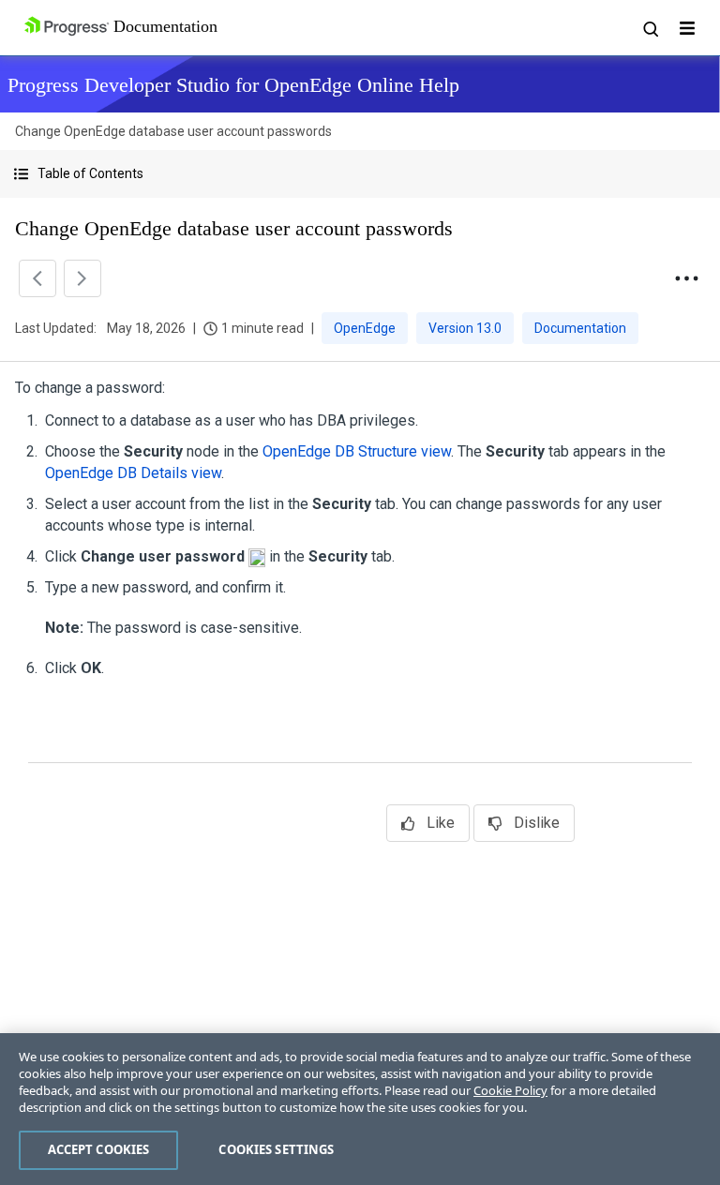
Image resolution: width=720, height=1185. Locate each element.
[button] (360, 174)
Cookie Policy (510, 1090)
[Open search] (650, 28)
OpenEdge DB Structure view (356, 451)
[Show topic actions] (686, 278)
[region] (360, 1109)
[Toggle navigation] (687, 28)
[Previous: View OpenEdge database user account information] (37, 278)
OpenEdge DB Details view (133, 473)
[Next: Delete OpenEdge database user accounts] (82, 278)
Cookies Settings (276, 1149)
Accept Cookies (99, 1149)
